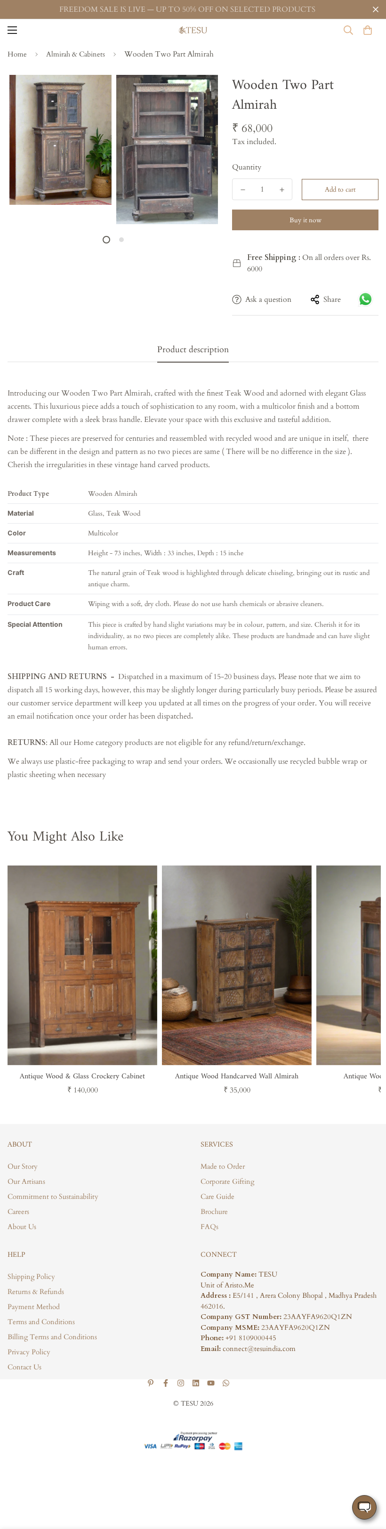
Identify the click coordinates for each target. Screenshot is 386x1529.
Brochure (214, 1211)
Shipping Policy (31, 1276)
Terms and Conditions (41, 1322)
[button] (367, 30)
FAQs (209, 1226)
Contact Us (24, 1367)
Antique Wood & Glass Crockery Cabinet (82, 1076)
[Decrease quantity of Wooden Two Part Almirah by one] (243, 190)
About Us (22, 1226)
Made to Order (223, 1166)
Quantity (246, 167)
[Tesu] (193, 30)
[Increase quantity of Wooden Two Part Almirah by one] (282, 190)
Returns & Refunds (36, 1291)
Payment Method (34, 1306)
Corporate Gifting (227, 1181)
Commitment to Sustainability (53, 1196)
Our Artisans (26, 1181)
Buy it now (306, 220)
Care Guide (217, 1196)
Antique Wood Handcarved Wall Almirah (236, 1076)
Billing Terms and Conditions (52, 1337)
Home (17, 54)
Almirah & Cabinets (75, 54)
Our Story (23, 1166)
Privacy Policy (29, 1352)
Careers (18, 1211)
